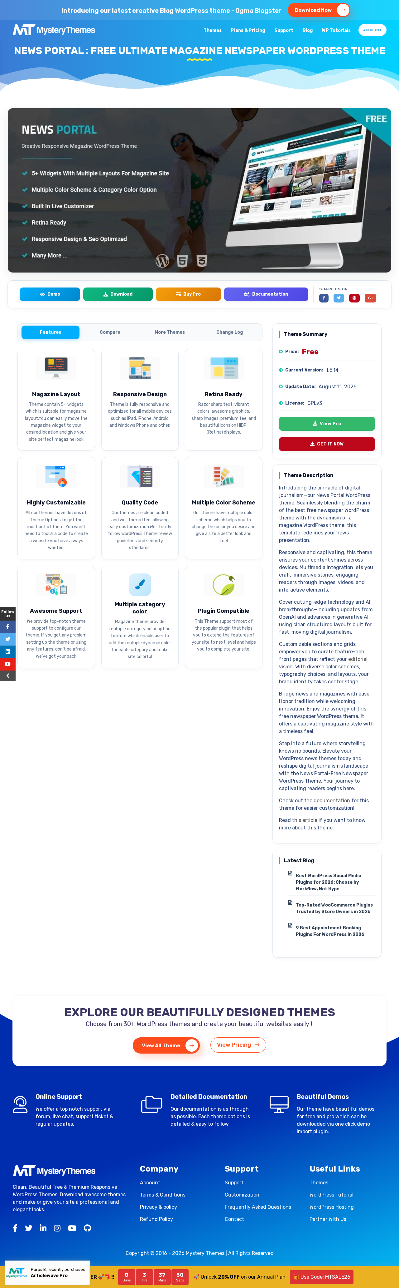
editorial (358, 659)
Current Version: (304, 370)
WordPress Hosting (332, 1207)
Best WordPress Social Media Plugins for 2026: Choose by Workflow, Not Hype (328, 882)
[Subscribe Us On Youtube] (8, 664)
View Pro (330, 423)
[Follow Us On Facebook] (8, 627)
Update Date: (300, 386)
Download (121, 294)
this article (304, 820)
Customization (242, 1195)
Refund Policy (156, 1219)
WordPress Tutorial (331, 1195)
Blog (308, 30)
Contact (234, 1219)
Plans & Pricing (248, 30)
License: (294, 403)
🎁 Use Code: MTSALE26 (321, 1277)
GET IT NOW (330, 444)
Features (50, 332)
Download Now (314, 10)
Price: (292, 351)
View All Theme (161, 1046)
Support (283, 30)
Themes (213, 30)
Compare (110, 332)
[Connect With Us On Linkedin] (8, 652)
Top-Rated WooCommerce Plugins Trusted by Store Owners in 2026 (334, 908)
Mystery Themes (205, 1253)
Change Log (229, 332)
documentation (332, 801)
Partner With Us (328, 1219)
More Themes (170, 332)
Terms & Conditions (162, 1195)
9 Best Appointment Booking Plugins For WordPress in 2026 (330, 931)
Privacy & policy (158, 1207)
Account (372, 30)
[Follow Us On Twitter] (8, 639)
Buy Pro (192, 294)
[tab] (50, 332)
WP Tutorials (336, 30)
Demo (53, 294)
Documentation (270, 294)
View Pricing (234, 1044)
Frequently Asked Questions (258, 1207)
